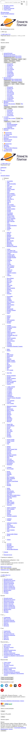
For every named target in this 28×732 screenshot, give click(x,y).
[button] (22, 4)
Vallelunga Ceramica (12, 523)
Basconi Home (10, 238)
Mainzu (9, 407)
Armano (9, 211)
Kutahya (9, 384)
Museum (9, 421)
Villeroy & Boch (11, 527)
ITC (8, 368)
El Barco (9, 299)
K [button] (4, 374)
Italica (8, 367)
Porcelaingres (10, 460)
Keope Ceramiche (11, 375)
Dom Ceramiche (11, 288)
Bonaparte (9, 243)
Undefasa (9, 518)
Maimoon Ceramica (12, 406)
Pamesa (9, 446)
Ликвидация (10, 546)
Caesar (8, 249)
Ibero (8, 353)
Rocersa (9, 484)
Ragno (8, 471)
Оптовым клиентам (9, 8)
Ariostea (9, 210)
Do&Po (9, 286)
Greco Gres (10, 339)
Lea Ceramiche (10, 400)
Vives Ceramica (11, 530)
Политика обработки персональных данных (12, 700)
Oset (8, 443)
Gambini (9, 325)
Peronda (9, 452)
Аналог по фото (7, 13)
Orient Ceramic (10, 441)
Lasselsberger (10, 396)
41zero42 (9, 543)
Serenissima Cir (11, 492)
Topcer (8, 513)
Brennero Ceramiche (12, 246)
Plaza (8, 457)
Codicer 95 (9, 270)
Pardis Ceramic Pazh (12, 449)
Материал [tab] (21, 106)
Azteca (8, 224)
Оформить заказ (5, 569)
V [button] (4, 521)
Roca (8, 482)
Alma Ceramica (11, 193)
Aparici (8, 200)
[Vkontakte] (6, 686)
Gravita (8, 336)
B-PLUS (9, 232)
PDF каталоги (7, 618)
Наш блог (6, 624)
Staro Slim (9, 500)
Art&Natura (10, 214)
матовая (9, 123)
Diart (8, 283)
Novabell (9, 436)
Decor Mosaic (10, 278)
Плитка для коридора (9, 587)
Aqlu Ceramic (10, 204)
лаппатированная (11, 125)
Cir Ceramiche (10, 267)
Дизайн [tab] (20, 59)
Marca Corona (10, 410)
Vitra (8, 528)
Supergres (9, 505)
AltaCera (9, 197)
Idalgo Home (10, 354)
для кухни (9, 66)
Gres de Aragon (11, 340)
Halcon (8, 350)
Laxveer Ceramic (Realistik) (14, 397)
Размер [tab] (18, 60)
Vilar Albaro (10, 525)
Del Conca (9, 281)
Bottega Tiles (10, 245)
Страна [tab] (13, 62)
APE (8, 203)
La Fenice (9, 391)
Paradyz (9, 448)
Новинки (6, 138)
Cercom (9, 258)
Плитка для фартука (9, 586)
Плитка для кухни (8, 584)
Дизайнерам (7, 7)
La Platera (9, 392)
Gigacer (9, 331)
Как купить (7, 646)
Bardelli (9, 236)
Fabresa (9, 315)
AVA (8, 222)
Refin (8, 475)
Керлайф (9, 545)
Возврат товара (8, 651)
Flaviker (9, 322)
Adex (8, 185)
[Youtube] (20, 686)
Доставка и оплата (9, 5)
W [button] (4, 532)
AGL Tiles (9, 186)
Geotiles (9, 329)
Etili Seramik (10, 309)
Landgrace (9, 395)
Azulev (8, 226)
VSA (8, 531)
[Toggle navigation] (8, 642)
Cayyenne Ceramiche (12, 252)
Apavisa (9, 201)
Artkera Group (10, 215)
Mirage (8, 416)
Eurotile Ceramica (11, 310)
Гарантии (6, 648)
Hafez (8, 349)
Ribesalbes (9, 479)
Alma (8, 192)
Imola (8, 357)
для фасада (10, 76)
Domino (9, 289)
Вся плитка (18, 56)
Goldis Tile (9, 334)
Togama (9, 510)
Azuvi (8, 229)
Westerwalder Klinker (12, 534)
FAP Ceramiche (11, 320)
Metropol (9, 414)
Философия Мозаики (12, 549)
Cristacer (9, 275)
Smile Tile (9, 498)
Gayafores (9, 328)
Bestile (8, 239)
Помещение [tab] (14, 59)
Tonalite (9, 511)
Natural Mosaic (10, 425)
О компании (7, 617)
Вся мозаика (12, 103)
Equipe (8, 307)
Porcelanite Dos (11, 461)
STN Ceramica (10, 503)
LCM (8, 399)
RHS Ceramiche (11, 478)
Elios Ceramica (10, 302)
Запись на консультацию (7, 677)
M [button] (4, 404)
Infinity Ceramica (11, 361)
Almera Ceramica (11, 195)
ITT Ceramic (10, 370)
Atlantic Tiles (10, 220)
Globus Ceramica (11, 332)
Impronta (9, 359)
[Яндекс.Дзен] (15, 686)
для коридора (10, 75)
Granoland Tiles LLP (12, 335)
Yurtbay (9, 539)
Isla (8, 363)
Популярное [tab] (12, 60)
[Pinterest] (2, 691)
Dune (8, 292)
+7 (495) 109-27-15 (5, 34)
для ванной (10, 63)
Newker (9, 432)
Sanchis (9, 489)
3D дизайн (6, 135)
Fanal (8, 318)
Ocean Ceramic (10, 439)
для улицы (9, 70)
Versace (9, 524)
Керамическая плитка (9, 54)
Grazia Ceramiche (11, 338)
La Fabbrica (10, 388)
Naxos (8, 428)
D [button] (4, 277)
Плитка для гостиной (9, 588)
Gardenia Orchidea (11, 327)
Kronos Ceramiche (11, 381)
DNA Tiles (9, 285)
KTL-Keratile (10, 382)
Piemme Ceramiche (11, 454)
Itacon (8, 364)
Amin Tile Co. (10, 199)
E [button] (4, 295)
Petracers (9, 453)
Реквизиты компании (9, 621)
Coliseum (9, 271)
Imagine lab (10, 356)
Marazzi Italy (10, 409)
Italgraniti (9, 366)
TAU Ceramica (10, 509)
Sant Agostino (10, 491)
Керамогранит (7, 77)
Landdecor (9, 393)
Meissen (9, 413)
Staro (8, 499)
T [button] (4, 506)
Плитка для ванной (9, 583)
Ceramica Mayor (11, 256)
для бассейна (10, 73)
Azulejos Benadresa (12, 225)
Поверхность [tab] (7, 62)
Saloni (8, 488)
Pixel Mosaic (10, 456)
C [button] (4, 247)
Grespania (9, 345)
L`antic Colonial (11, 386)
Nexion (8, 434)
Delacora (9, 282)
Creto (8, 274)
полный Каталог (8, 53)
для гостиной (10, 69)
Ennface (9, 306)
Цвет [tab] (24, 59)
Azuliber (9, 228)
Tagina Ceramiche (11, 507)
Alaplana (9, 188)
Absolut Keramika (11, 183)
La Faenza (9, 389)
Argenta (9, 207)
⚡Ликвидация (8, 149)
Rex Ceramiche (10, 477)
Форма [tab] (5, 60)
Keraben (9, 377)
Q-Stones (9, 467)
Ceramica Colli (10, 254)
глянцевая (9, 127)
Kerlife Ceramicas (11, 378)
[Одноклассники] (11, 686)
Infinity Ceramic (11, 360)
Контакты (6, 625)
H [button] (4, 347)
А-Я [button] (5, 542)
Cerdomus (9, 260)
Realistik (9, 473)
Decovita (9, 279)
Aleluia (8, 190)
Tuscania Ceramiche (12, 516)
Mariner (9, 411)
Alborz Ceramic (11, 189)
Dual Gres (9, 290)
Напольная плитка (9, 581)
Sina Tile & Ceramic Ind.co (13, 495)
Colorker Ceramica (11, 272)
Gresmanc (9, 343)
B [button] (4, 231)
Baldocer (9, 235)
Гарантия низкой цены (10, 650)
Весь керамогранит (17, 79)
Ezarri (8, 313)
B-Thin (8, 233)
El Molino (9, 300)
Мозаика (6, 102)
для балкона (10, 72)
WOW (8, 535)
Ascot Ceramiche (11, 218)
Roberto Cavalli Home (12, 481)
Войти (5, 16)
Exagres (9, 311)
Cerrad (8, 261)
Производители (8, 139)
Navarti (8, 427)
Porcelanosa (10, 463)
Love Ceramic (10, 403)
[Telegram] (2, 686)
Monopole (9, 420)
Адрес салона (7, 9)
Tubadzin (9, 514)
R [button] (4, 470)
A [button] (4, 179)
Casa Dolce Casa (11, 250)
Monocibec (9, 418)
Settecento (9, 493)
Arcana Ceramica (11, 206)
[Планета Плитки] (14, 26)
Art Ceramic (10, 213)
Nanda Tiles (10, 424)
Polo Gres (9, 459)
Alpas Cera (9, 196)
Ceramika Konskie (11, 257)
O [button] (4, 438)
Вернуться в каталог (6, 566)
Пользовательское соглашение (12, 654)
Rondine (9, 485)
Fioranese (9, 321)
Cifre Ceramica (10, 265)
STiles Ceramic (10, 502)
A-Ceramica (10, 181)
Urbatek (9, 520)
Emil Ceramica (10, 304)
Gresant (9, 342)
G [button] (4, 324)
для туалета (10, 68)
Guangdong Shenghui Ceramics (15, 346)
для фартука (10, 65)
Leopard (9, 402)
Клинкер (6, 130)
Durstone (9, 293)
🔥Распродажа (8, 132)
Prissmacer (9, 464)
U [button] (4, 517)
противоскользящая (12, 124)
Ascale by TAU (11, 217)
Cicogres (9, 264)
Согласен (3, 730)
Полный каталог (8, 579)
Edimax (9, 297)
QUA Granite (10, 468)
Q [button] (4, 466)
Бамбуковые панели (9, 128)
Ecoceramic (10, 296)
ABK (8, 182)
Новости (6, 623)
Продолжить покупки (15, 569)
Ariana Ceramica (11, 208)
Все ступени (12, 118)
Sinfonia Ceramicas (11, 496)
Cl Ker (8, 268)
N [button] (4, 422)
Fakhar (8, 317)
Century (9, 253)
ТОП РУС (9, 548)
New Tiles (9, 429)
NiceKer (9, 435)
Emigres (9, 303)
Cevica (8, 263)
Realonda (9, 474)
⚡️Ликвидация (8, 134)
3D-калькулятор (5, 12)
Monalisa (9, 417)
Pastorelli (9, 450)
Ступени (6, 117)
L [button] (4, 385)
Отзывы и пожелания (9, 653)
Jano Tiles (9, 372)
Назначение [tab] (7, 59)
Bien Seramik (10, 240)
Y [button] (4, 538)
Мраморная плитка (9, 101)
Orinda (8, 442)
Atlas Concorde (11, 221)
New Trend (9, 431)
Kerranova (9, 379)
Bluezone (9, 242)
